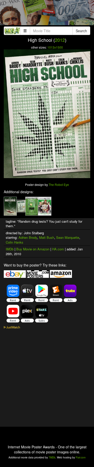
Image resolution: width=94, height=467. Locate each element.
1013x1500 (55, 47)
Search (81, 30)
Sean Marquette (67, 237)
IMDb (10, 249)
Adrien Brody (28, 237)
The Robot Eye (59, 184)
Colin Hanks (14, 242)
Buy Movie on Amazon (32, 249)
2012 (60, 40)
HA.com (58, 249)
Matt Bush (46, 237)
